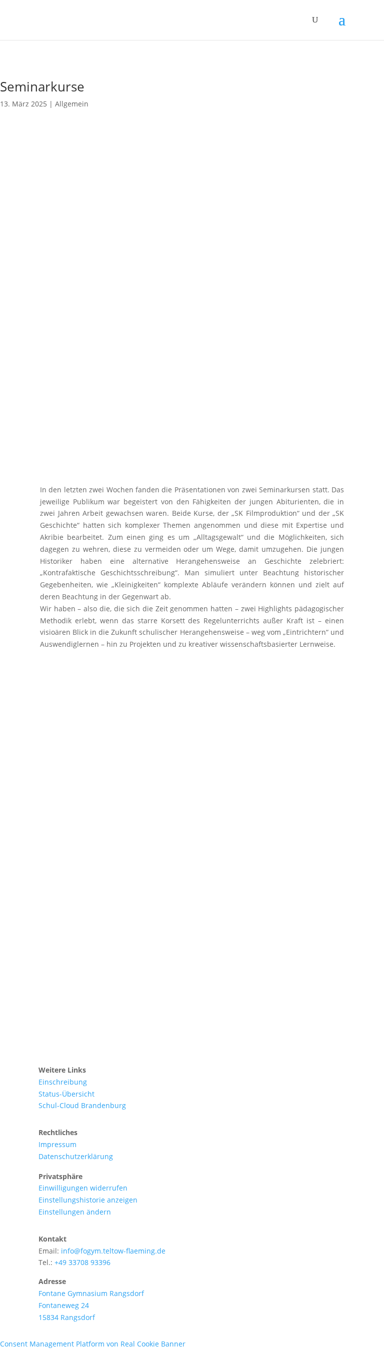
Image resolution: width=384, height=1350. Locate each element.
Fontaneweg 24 (63, 1305)
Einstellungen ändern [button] (74, 1212)
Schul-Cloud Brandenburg (82, 1105)
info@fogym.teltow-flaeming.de (113, 1251)
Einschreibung (62, 1082)
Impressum (57, 1144)
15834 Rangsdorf (66, 1317)
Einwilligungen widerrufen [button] (83, 1188)
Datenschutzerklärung (75, 1156)
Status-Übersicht (66, 1094)
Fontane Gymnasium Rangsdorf (91, 1293)
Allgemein (71, 103)
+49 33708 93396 (82, 1262)
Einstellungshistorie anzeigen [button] (88, 1200)
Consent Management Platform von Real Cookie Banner (93, 1344)
